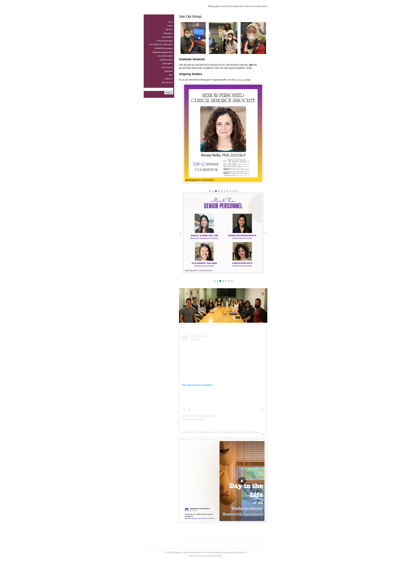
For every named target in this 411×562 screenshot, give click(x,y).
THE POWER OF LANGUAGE (161, 44)
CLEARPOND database (163, 48)
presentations (167, 37)
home (170, 22)
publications (168, 33)
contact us (168, 79)
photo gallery (168, 63)
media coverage (166, 60)
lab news (169, 29)
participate (240, 80)
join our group (167, 67)
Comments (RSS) (214, 556)
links (171, 75)
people (170, 26)
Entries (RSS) (194, 556)
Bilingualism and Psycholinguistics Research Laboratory (237, 6)
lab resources (167, 82)
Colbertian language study (162, 52)
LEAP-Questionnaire (165, 41)
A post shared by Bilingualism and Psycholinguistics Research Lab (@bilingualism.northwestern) (230, 432)
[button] (210, 191)
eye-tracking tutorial (165, 56)
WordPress (242, 552)
